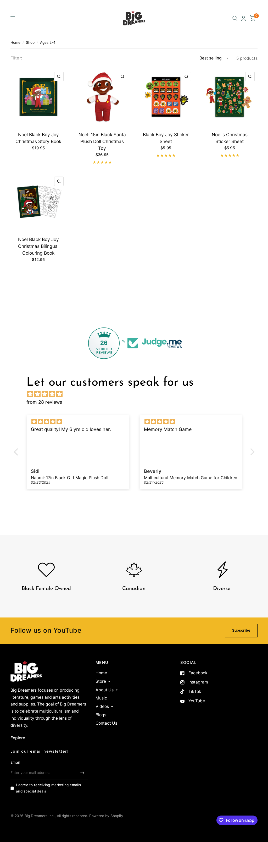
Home (15, 42)
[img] (136, 394)
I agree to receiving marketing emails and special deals (48, 788)
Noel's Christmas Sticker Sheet (230, 138)
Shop (30, 42)
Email (15, 762)
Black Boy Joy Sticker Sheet (166, 138)
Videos (102, 706)
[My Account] (243, 18)
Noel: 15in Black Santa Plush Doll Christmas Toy (102, 141)
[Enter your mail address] (82, 772)
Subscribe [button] (241, 630)
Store (101, 681)
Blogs (101, 714)
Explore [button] (17, 737)
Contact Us (106, 723)
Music (101, 698)
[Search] (235, 18)
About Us (105, 689)
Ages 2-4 (47, 42)
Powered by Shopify (106, 816)
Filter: (16, 58)
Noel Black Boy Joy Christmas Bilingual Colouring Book (38, 246)
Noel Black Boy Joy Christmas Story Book (38, 138)
